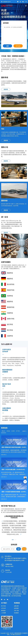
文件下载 (16, 610)
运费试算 (16, 605)
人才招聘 (3, 612)
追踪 (7, 46)
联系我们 (3, 610)
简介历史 (3, 605)
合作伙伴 (3, 608)
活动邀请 (16, 612)
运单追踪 (16, 608)
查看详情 (6, 89)
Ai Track (18, 46)
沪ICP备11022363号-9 (16, 634)
